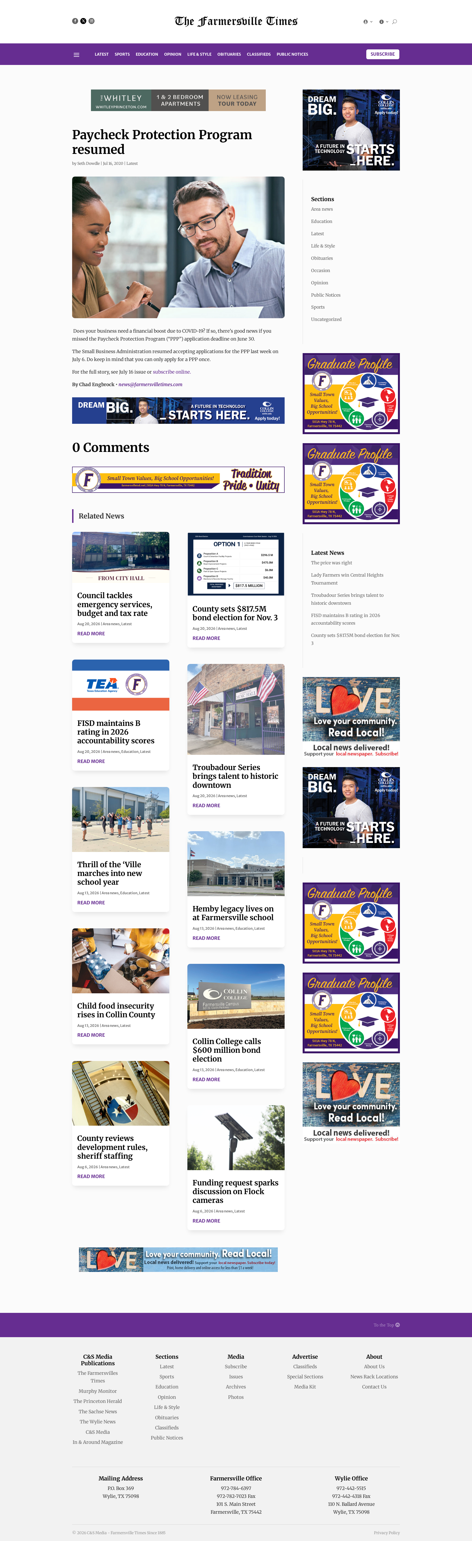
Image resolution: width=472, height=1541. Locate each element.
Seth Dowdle (88, 163)
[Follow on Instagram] (91, 21)
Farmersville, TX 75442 (236, 1512)
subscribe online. (172, 372)
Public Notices (292, 54)
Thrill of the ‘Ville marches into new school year (109, 873)
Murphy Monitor (98, 1391)
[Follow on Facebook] (75, 21)
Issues (236, 1377)
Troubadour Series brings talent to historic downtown (235, 776)
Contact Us (374, 1387)
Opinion (172, 54)
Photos (236, 1397)
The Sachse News (98, 1412)
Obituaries (229, 54)
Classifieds (259, 54)
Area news (111, 624)
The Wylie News (98, 1422)
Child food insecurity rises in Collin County (116, 1010)
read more (91, 634)
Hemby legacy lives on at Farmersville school (233, 913)
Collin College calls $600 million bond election (227, 1050)
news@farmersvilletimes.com (150, 384)
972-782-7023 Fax (236, 1496)
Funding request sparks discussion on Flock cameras (236, 1191)
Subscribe (383, 54)
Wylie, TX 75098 (121, 1496)
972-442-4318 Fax (351, 1496)
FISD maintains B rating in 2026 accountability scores (116, 732)
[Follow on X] (83, 21)
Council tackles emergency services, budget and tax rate (114, 604)
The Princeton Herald (97, 1401)
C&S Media (98, 1432)
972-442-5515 (351, 1488)
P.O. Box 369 (121, 1488)
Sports (122, 54)
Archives (236, 1387)
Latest (102, 54)
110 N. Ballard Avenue (351, 1504)
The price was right (331, 562)
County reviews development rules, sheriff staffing (112, 1147)
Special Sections (305, 1377)
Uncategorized (326, 319)
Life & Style (199, 54)
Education (147, 54)
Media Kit (305, 1387)
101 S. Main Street (236, 1504)
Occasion (320, 270)
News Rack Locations (374, 1377)
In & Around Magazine (98, 1442)
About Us (374, 1367)
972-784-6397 (236, 1488)
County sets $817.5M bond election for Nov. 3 (235, 613)
